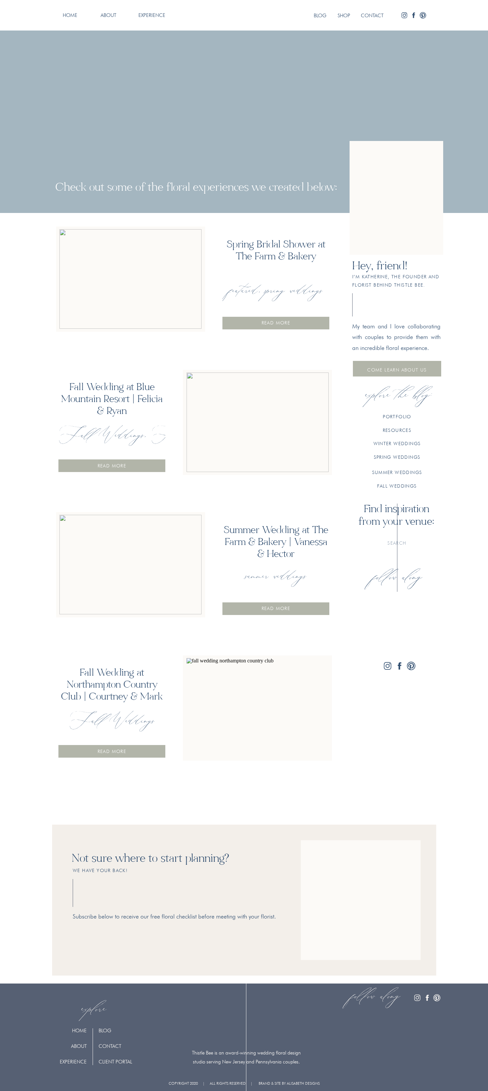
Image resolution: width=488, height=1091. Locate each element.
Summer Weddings (276, 576)
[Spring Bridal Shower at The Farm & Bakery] (130, 279)
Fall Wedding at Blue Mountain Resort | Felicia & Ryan (112, 399)
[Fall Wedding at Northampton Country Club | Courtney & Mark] (258, 708)
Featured (243, 291)
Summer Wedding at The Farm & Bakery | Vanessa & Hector (276, 542)
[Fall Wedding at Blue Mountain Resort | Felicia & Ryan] (258, 422)
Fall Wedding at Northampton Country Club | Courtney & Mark (112, 685)
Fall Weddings (101, 435)
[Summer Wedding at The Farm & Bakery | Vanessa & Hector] (130, 564)
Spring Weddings (294, 291)
